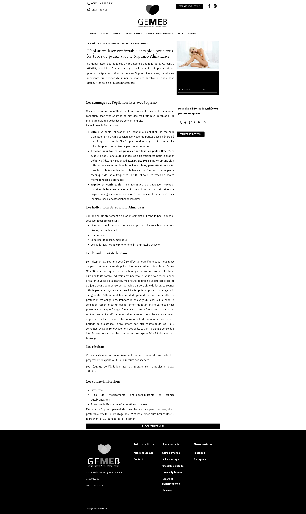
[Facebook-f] (209, 6)
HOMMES (192, 33)
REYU (180, 33)
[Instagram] (215, 6)
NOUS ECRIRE (99, 9)
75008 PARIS (93, 478)
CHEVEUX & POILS (133, 33)
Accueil (91, 43)
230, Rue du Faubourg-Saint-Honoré (104, 472)
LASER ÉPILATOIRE (109, 43)
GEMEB (93, 33)
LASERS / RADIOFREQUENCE (159, 33)
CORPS (116, 33)
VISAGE (104, 33)
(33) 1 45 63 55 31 (103, 3)
